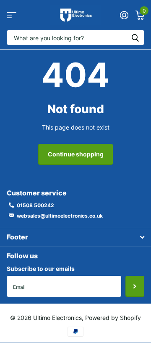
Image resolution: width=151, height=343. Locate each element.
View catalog (11, 15)
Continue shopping (76, 154)
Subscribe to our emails (41, 268)
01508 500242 (35, 205)
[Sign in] (124, 15)
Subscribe (134, 286)
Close (75, 237)
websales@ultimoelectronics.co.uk (60, 216)
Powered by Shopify (113, 317)
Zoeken (135, 37)
